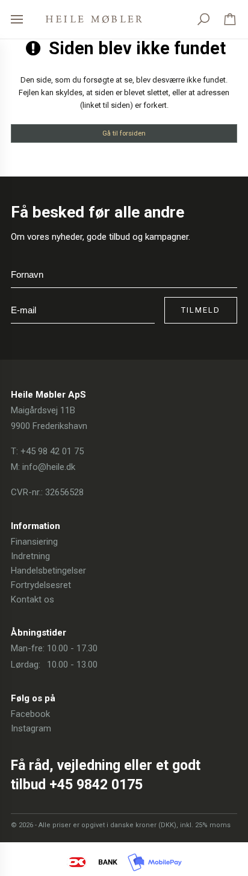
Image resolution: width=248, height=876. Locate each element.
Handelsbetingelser (48, 570)
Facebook (30, 714)
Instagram (31, 728)
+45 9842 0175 (96, 785)
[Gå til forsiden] (94, 19)
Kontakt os (32, 599)
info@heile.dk (48, 466)
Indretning (30, 556)
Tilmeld (200, 309)
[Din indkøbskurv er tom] (230, 19)
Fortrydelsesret (41, 585)
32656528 (64, 492)
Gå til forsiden (124, 133)
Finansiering (34, 541)
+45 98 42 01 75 (52, 451)
